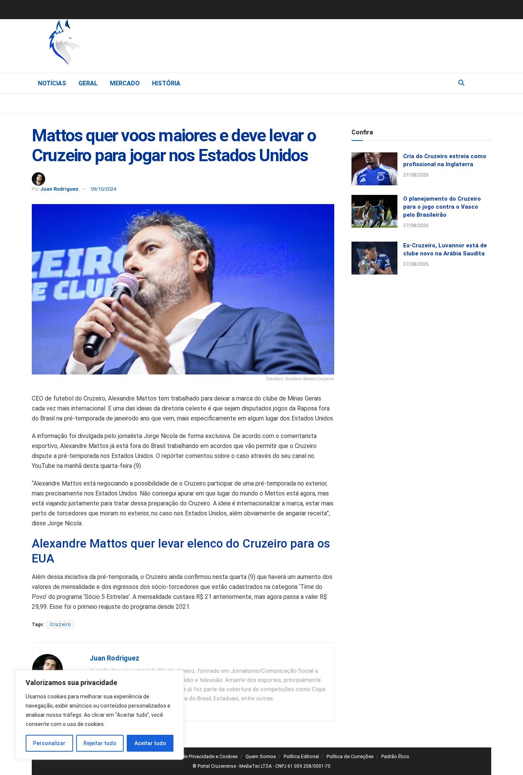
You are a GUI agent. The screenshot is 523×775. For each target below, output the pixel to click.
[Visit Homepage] (104, 44)
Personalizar (49, 743)
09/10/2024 (103, 189)
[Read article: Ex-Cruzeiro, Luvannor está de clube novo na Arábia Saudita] (374, 258)
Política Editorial (301, 756)
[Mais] (485, 83)
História (166, 83)
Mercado (125, 83)
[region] (99, 715)
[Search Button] (461, 83)
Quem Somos (260, 756)
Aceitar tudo (150, 743)
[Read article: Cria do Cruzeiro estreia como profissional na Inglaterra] (374, 168)
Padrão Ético (395, 756)
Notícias (52, 83)
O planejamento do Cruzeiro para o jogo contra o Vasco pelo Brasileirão (442, 206)
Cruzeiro (60, 624)
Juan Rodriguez (59, 189)
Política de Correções (350, 756)
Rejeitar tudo (99, 743)
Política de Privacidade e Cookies (201, 756)
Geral (88, 83)
